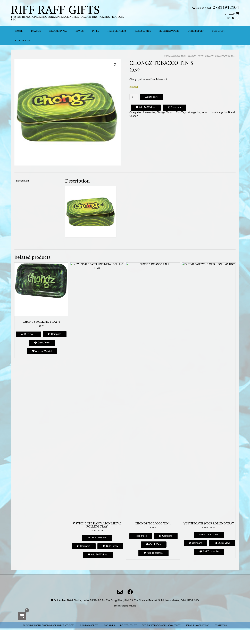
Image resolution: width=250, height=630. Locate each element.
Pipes (95, 30)
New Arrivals (58, 30)
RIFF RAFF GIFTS (55, 9)
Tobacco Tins (193, 56)
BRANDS (36, 30)
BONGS (80, 30)
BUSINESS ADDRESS (89, 625)
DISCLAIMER (109, 625)
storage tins (194, 112)
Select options (97, 538)
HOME (19, 30)
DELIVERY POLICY (128, 625)
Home (167, 56)
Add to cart (151, 96)
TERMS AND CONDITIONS (197, 625)
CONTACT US (22, 40)
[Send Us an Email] (229, 18)
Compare (175, 107)
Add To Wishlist (146, 107)
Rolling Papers (169, 30)
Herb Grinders (117, 30)
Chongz (206, 56)
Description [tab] (22, 180)
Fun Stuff (218, 30)
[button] (115, 65)
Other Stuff (196, 30)
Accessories (143, 30)
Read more (141, 536)
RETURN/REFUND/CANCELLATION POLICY (161, 625)
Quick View (43, 343)
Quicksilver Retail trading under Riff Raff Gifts (48, 625)
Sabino (124, 606)
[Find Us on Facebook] (233, 18)
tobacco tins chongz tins (215, 112)
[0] (22, 616)
